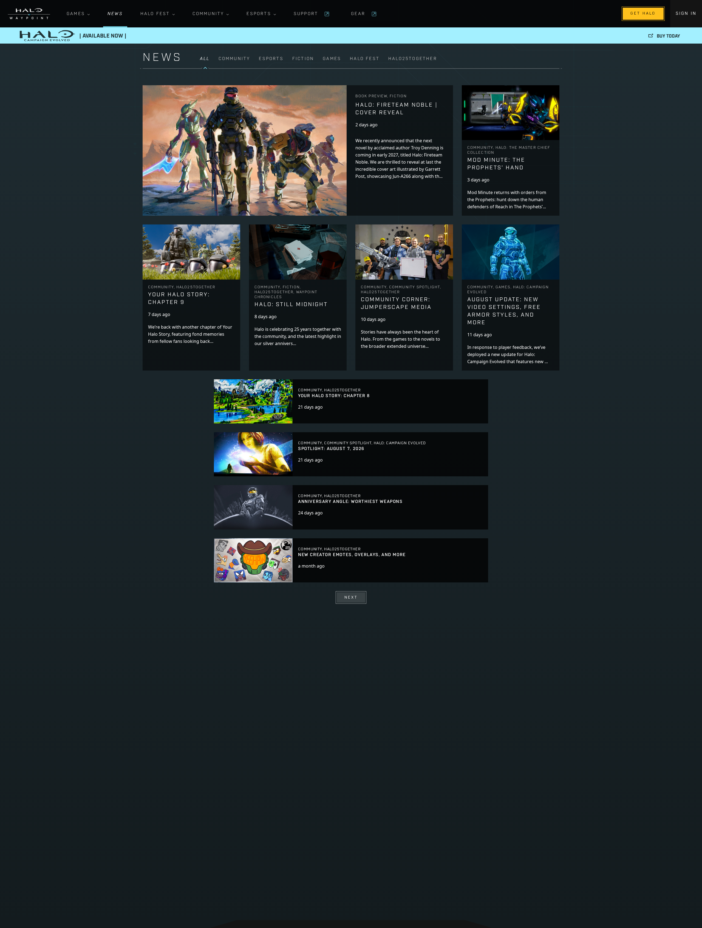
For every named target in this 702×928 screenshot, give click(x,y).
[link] (379, 62)
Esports (259, 14)
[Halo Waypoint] (28, 13)
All (205, 59)
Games (76, 14)
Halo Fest (155, 14)
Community (208, 14)
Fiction (303, 59)
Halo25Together (412, 59)
